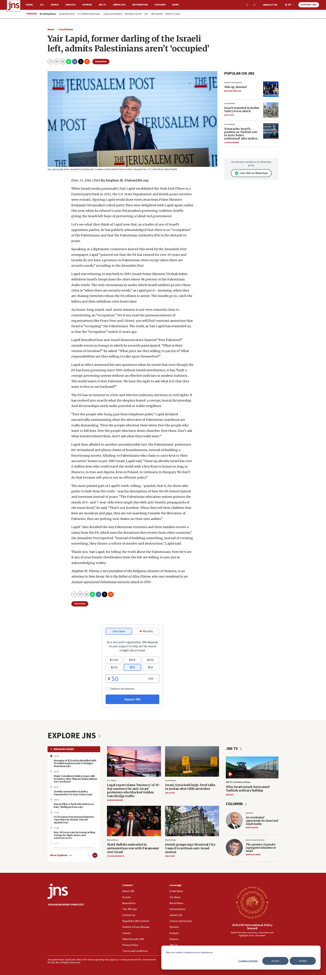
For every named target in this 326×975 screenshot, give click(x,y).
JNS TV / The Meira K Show (238, 782)
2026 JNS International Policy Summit (252, 926)
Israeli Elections (67, 14)
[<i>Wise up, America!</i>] (270, 89)
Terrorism (79, 603)
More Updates (59, 855)
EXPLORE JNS (72, 735)
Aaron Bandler (115, 800)
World (55, 4)
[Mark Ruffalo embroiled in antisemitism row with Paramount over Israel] (134, 821)
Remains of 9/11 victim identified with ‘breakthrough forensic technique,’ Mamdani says (75, 763)
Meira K (229, 794)
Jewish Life (119, 4)
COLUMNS (235, 804)
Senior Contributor (233, 82)
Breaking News (64, 749)
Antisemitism (140, 4)
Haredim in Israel (133, 14)
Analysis (71, 4)
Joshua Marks (231, 142)
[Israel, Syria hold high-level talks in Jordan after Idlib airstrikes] (192, 761)
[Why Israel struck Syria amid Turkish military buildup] (252, 767)
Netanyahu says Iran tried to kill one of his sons (74, 849)
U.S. (42, 4)
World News (112, 840)
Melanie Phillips (232, 91)
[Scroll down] (94, 855)
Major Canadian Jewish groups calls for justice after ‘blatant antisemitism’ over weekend (75, 778)
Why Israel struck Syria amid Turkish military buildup (247, 789)
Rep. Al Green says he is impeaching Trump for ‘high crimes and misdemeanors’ (74, 835)
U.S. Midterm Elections (89, 14)
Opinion (87, 4)
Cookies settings (248, 960)
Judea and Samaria (112, 14)
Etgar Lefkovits (115, 856)
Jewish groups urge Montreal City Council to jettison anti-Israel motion (190, 848)
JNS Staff (229, 115)
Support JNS (308, 4)
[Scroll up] (89, 855)
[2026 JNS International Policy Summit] (252, 902)
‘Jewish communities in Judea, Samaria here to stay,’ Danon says (73, 793)
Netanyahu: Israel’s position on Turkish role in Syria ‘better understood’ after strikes (241, 133)
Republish (100, 61)
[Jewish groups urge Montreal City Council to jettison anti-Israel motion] (192, 821)
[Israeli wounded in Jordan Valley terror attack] (270, 110)
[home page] (14, 5)
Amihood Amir (253, 854)
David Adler (252, 827)
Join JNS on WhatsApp (254, 173)
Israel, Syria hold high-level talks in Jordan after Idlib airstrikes (190, 787)
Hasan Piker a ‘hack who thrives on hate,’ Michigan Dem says (74, 806)
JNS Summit (157, 14)
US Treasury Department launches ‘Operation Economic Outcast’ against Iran (74, 819)
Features (160, 4)
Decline (303, 960)
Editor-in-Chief (173, 14)
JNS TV (102, 4)
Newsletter (270, 5)
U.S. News (111, 780)
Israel (29, 4)
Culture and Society (255, 840)
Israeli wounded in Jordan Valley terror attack (241, 109)
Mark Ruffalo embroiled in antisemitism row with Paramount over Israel (133, 848)
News (51, 29)
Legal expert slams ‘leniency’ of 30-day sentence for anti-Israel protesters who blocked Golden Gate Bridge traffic (133, 790)
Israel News (66, 29)
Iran (146, 14)
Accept (275, 960)
